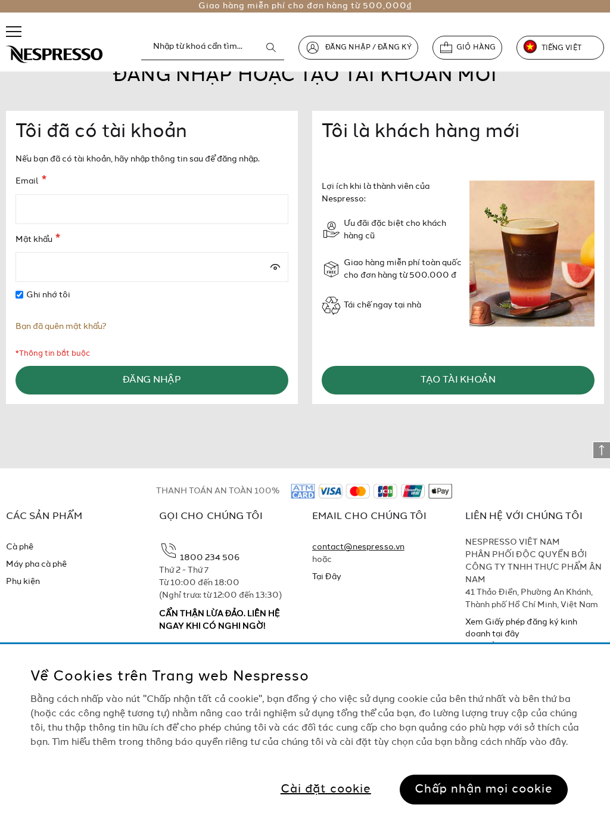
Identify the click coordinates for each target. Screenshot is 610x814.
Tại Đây (326, 577)
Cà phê (19, 547)
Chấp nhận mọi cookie (484, 790)
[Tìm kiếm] (271, 48)
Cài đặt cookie (326, 790)
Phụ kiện (23, 581)
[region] (305, 729)
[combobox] (212, 47)
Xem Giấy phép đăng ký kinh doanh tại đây (521, 628)
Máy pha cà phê (36, 564)
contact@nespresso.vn (358, 547)
